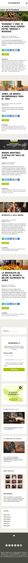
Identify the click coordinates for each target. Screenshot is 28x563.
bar (2, 314)
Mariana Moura (6, 521)
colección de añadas (6, 249)
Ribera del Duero (22, 65)
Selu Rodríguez (7, 519)
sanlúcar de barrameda (8, 128)
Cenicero (17, 61)
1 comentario (4, 312)
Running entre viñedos (13, 68)
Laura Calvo (6, 523)
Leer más (5, 54)
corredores (21, 61)
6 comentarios (5, 124)
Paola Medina (7, 250)
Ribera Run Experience (6, 67)
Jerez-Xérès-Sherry (17, 127)
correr (3, 63)
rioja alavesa (13, 67)
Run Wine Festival (20, 67)
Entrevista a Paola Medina (13, 215)
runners (3, 68)
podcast (11, 191)
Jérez (18, 126)
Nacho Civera (6, 514)
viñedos (5, 71)
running (6, 68)
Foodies (7, 286)
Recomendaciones (16, 37)
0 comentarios (5, 188)
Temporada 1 (11, 163)
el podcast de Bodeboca (6, 189)
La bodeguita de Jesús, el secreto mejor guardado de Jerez (13, 277)
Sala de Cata (15, 191)
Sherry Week (4, 192)
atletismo (3, 60)
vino (8, 71)
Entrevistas (8, 221)
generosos (14, 126)
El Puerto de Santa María (7, 126)
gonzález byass (15, 63)
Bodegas (7, 60)
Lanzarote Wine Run (14, 64)
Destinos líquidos (9, 37)
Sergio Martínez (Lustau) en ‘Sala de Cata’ (13, 155)
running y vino (21, 68)
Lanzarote (7, 64)
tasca (17, 315)
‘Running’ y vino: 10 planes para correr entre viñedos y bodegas (13, 28)
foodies (4, 314)
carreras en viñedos (11, 61)
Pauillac (16, 65)
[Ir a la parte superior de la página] (14, 537)
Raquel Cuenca (7, 516)
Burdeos (11, 60)
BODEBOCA (18, 553)
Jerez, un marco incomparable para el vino (13, 96)
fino (11, 249)
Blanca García (6, 525)
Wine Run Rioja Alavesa (14, 71)
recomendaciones (8, 315)
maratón (6, 65)
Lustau (21, 189)
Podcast (7, 163)
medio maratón (11, 65)
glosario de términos (12, 427)
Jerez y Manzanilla (9, 127)
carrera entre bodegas (18, 60)
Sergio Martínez (22, 191)
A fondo (7, 104)
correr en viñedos (7, 63)
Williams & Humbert (14, 250)
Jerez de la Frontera (16, 189)
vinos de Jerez (20, 128)
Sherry (15, 128)
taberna (13, 315)
